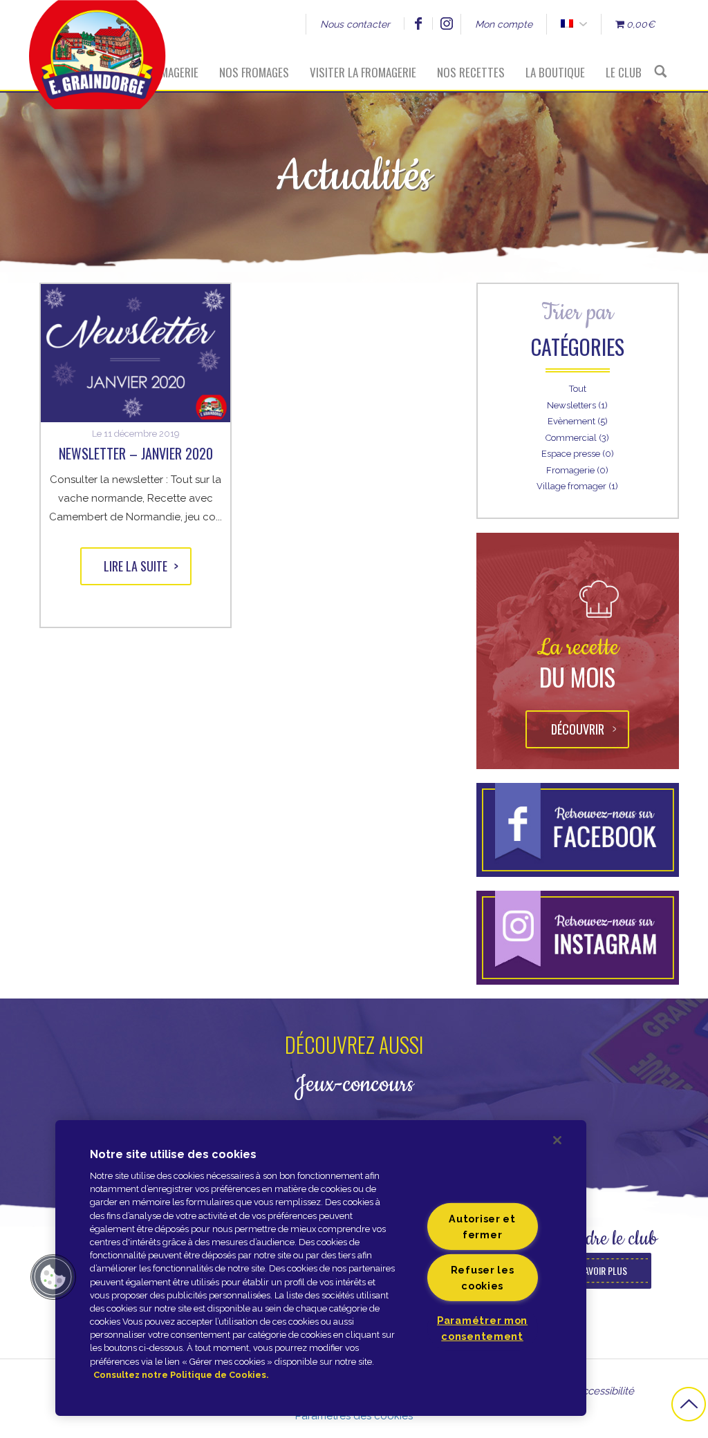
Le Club (624, 72)
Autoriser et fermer (482, 1226)
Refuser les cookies (482, 1278)
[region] (320, 1268)
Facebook (418, 23)
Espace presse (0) (577, 453)
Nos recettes (471, 72)
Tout (577, 389)
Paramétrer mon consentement (482, 1328)
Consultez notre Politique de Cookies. (180, 1375)
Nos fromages (254, 72)
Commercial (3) (577, 438)
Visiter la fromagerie (363, 72)
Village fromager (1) (577, 486)
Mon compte (503, 24)
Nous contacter (355, 24)
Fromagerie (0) (577, 470)
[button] (53, 1277)
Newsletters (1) (577, 405)
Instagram (446, 23)
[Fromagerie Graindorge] (97, 45)
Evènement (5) (578, 421)
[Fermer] (557, 1140)
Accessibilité (604, 1391)
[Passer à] (566, 24)
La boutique (555, 72)
